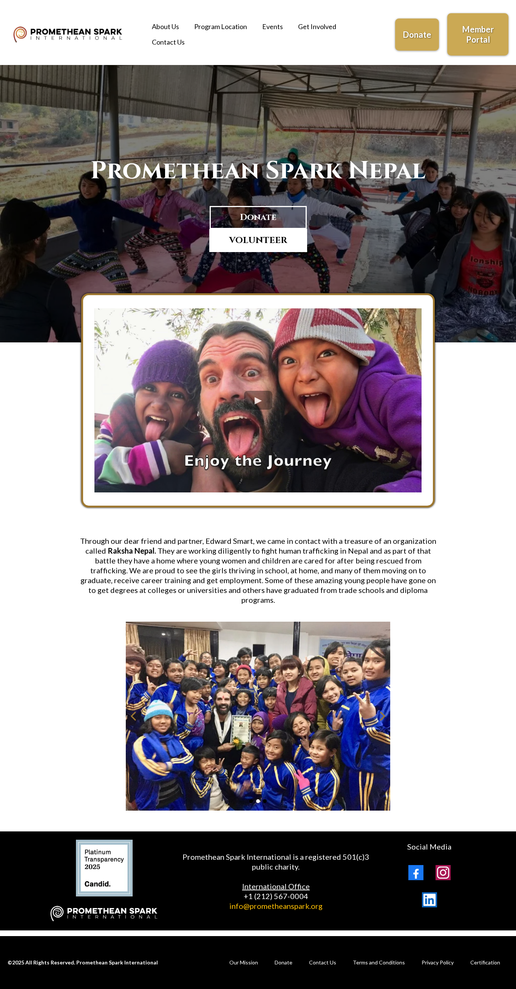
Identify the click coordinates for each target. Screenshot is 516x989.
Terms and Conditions (379, 962)
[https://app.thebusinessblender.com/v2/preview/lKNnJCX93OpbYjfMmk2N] (68, 34)
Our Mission (243, 962)
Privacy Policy (438, 962)
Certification (485, 962)
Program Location (220, 26)
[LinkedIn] (429, 899)
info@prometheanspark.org (276, 905)
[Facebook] (415, 872)
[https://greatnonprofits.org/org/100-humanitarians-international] (104, 913)
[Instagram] (443, 872)
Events (272, 26)
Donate (283, 962)
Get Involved (317, 26)
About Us (165, 26)
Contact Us (168, 42)
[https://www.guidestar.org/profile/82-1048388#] (104, 868)
